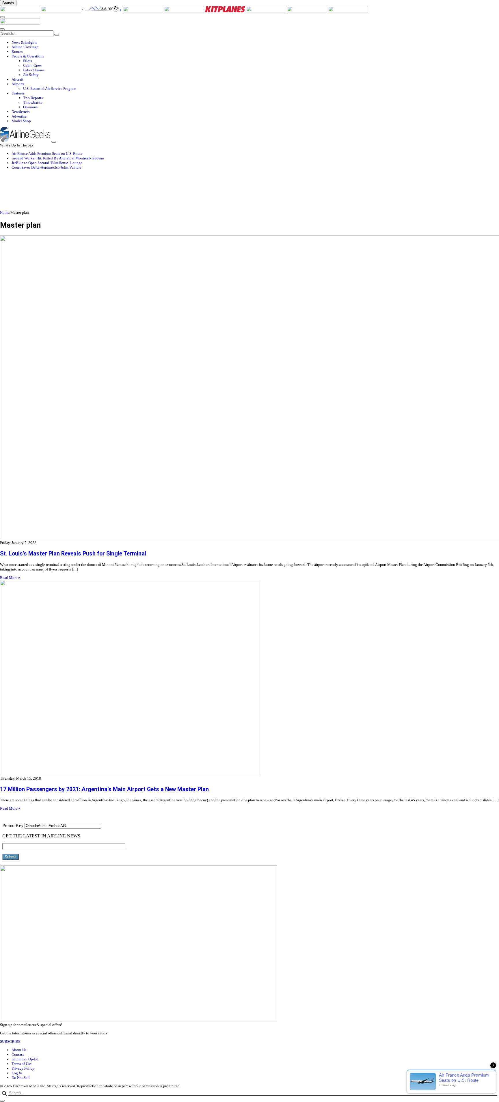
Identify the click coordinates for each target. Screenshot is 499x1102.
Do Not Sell (21, 1077)
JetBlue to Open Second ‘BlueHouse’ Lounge (47, 163)
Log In (17, 1073)
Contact (18, 1054)
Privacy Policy (23, 1068)
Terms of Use (21, 1064)
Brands (8, 3)
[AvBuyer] (184, 11)
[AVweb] (102, 11)
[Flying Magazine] (61, 11)
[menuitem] (255, 42)
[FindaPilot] (307, 11)
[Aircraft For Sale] (143, 11)
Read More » (10, 577)
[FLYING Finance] (348, 11)
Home (4, 212)
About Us (19, 1050)
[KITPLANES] (225, 11)
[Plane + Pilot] (266, 11)
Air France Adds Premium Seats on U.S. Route (47, 153)
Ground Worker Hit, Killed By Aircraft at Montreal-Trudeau (58, 158)
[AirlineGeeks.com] (20, 11)
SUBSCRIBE (10, 1041)
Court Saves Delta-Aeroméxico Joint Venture (46, 167)
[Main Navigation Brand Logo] (20, 23)
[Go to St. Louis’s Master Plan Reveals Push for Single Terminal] (249, 387)
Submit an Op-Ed (25, 1059)
